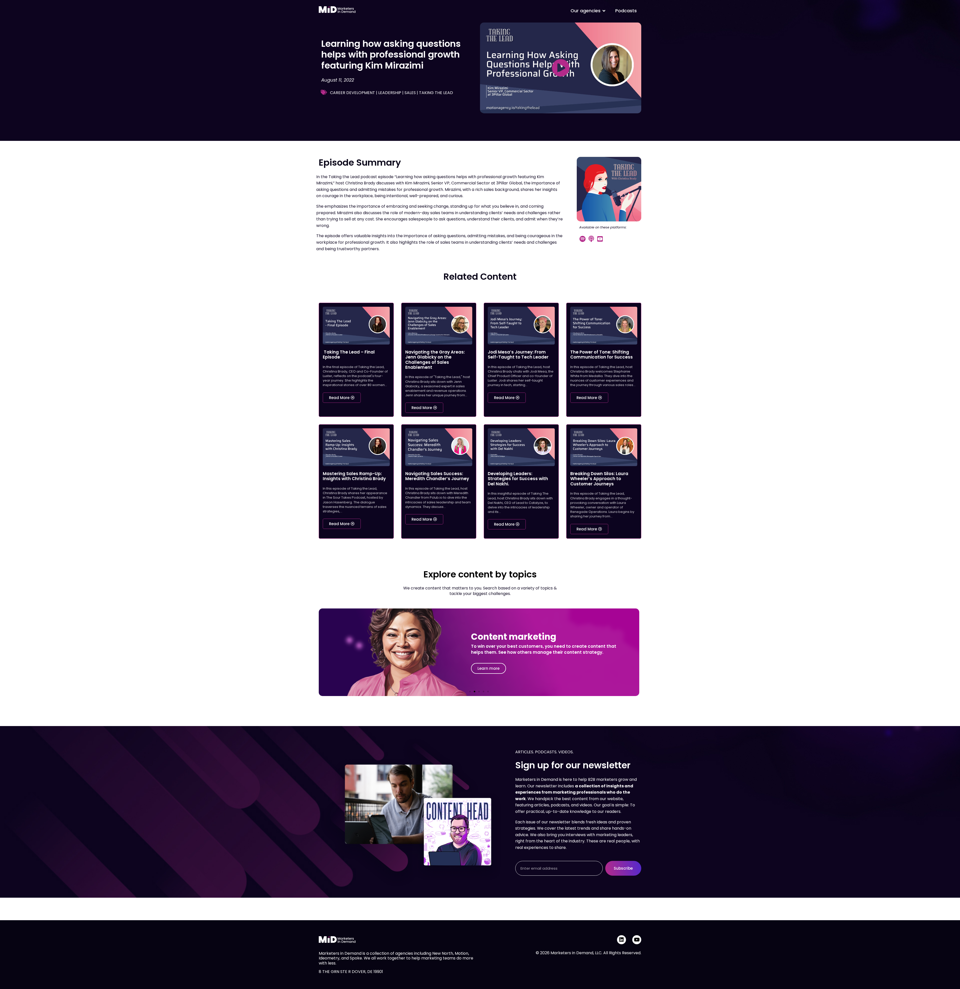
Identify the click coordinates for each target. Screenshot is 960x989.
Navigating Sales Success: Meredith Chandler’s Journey (437, 476)
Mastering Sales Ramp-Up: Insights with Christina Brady (354, 476)
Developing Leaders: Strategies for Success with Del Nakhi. (518, 479)
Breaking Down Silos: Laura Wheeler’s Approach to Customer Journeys (599, 479)
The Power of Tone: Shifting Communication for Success (601, 354)
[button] (470, 691)
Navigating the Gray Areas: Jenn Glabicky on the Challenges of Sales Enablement (435, 359)
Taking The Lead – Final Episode (349, 354)
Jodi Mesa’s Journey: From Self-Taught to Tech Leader (518, 354)
